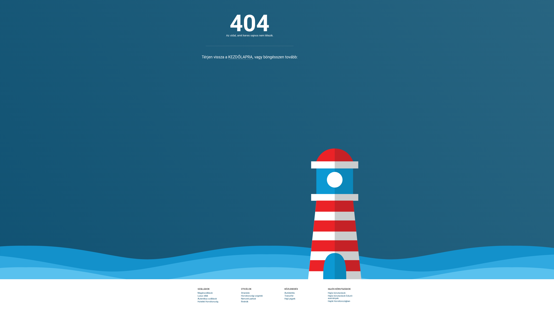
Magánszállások (205, 293)
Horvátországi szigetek (252, 296)
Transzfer (289, 296)
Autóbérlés (290, 293)
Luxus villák (203, 296)
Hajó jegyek (290, 299)
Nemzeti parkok (248, 299)
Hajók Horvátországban (339, 301)
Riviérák (244, 301)
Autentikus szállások (207, 299)
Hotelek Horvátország (208, 301)
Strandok (245, 293)
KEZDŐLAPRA (240, 57)
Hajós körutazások (337, 293)
